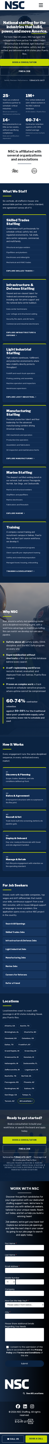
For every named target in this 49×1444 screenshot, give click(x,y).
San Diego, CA (11, 1095)
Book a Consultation (24, 62)
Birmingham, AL (12, 1032)
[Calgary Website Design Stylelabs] (24, 1421)
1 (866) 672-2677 (37, 80)
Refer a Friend (13, 983)
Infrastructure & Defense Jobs (21, 941)
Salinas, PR (29, 1088)
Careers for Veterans (16, 975)
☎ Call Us (13, 1439)
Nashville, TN (10, 1076)
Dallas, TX (9, 1045)
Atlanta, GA (10, 1026)
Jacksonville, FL (30, 1063)
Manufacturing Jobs (16, 958)
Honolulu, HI (29, 1057)
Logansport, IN (31, 1070)
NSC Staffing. (24, 1412)
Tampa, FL (26, 1095)
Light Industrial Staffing (29, 1165)
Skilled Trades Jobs (15, 932)
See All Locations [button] (34, 1393)
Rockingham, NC (12, 1088)
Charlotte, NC (30, 1032)
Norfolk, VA (26, 1076)
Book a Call (36, 1439)
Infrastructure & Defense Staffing (23, 1167)
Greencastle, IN (12, 1057)
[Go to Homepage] (15, 5)
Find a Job (24, 71)
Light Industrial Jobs (16, 949)
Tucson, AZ (9, 1101)
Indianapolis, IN (11, 1063)
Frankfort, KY (24, 1045)
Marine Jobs (11, 966)
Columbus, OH (28, 1038)
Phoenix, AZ (29, 1082)
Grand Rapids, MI (12, 1051)
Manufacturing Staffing (24, 1170)
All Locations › (26, 1101)
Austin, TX (24, 1026)
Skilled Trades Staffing (20, 1163)
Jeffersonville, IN (12, 1070)
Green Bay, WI (30, 1051)
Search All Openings (15, 924)
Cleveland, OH (11, 1038)
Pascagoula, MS (12, 1082)
